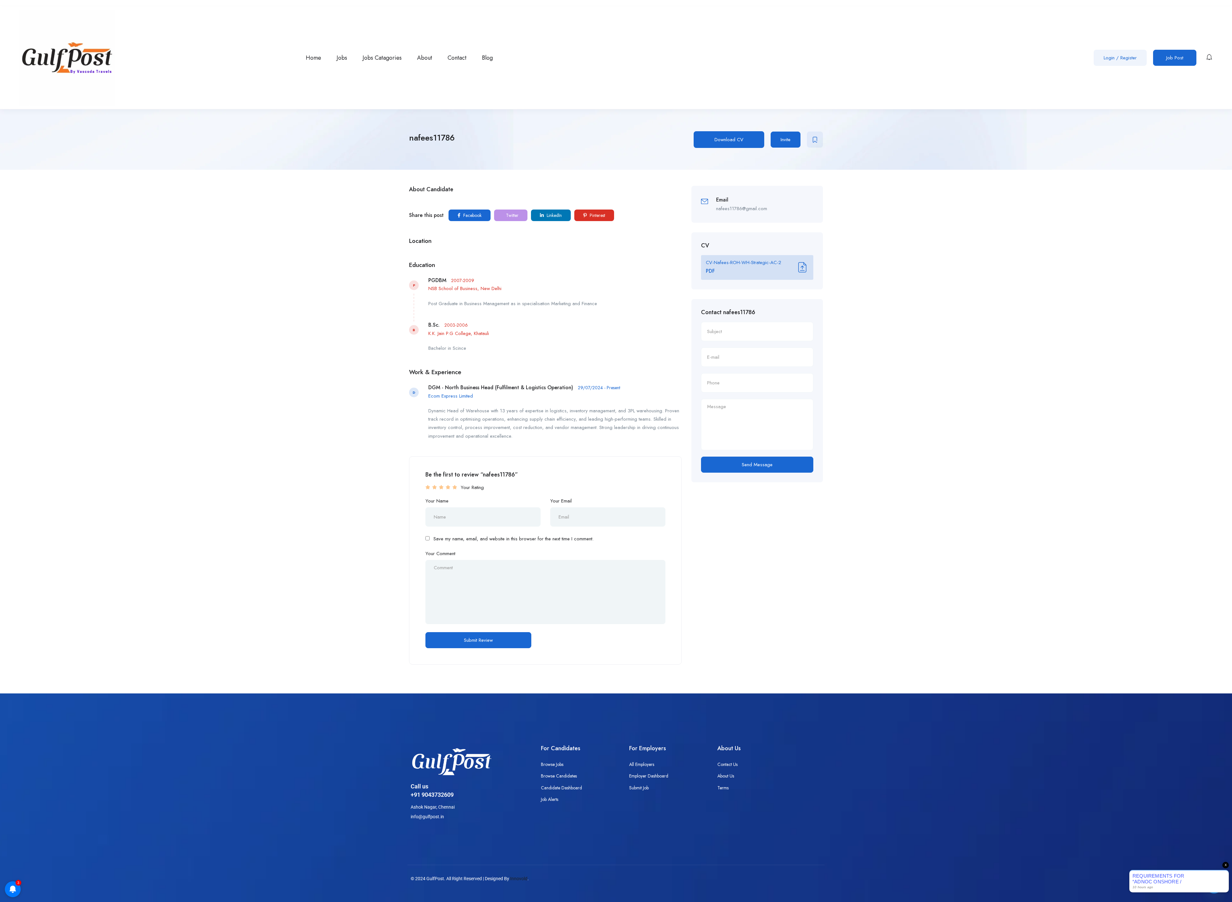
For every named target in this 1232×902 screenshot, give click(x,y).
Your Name (437, 500)
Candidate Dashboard (561, 788)
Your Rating (472, 487)
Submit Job (639, 788)
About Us (725, 776)
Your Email (561, 500)
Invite (786, 139)
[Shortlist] (815, 140)
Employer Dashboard (648, 776)
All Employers (641, 764)
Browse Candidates (559, 776)
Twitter (511, 215)
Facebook (472, 215)
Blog (487, 58)
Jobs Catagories (382, 58)
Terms (723, 788)
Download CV (728, 139)
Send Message (757, 464)
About (424, 58)
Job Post (1174, 57)
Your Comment (440, 553)
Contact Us (727, 764)
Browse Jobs (552, 764)
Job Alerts (549, 799)
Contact (457, 58)
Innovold (518, 878)
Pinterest (596, 215)
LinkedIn (553, 215)
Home (313, 58)
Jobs (342, 58)
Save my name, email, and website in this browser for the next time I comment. (513, 538)
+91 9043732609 (432, 794)
